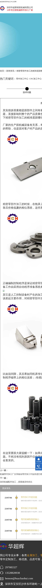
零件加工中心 (22, 79)
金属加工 (32, 555)
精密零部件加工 (14, 117)
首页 (2, 71)
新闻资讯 (10, 71)
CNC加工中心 (35, 79)
